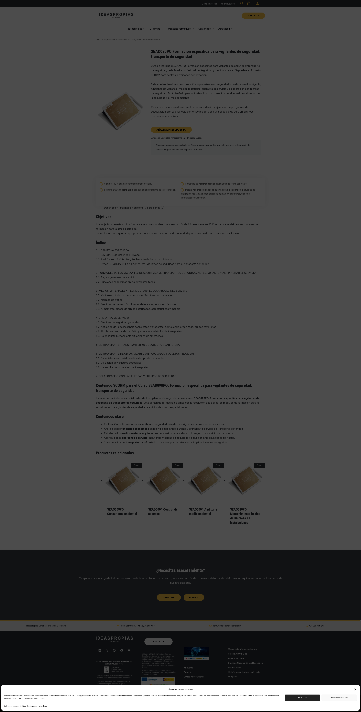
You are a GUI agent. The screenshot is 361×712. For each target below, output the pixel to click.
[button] (355, 689)
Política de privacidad (28, 706)
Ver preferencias (339, 697)
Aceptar (302, 697)
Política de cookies (11, 706)
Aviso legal (42, 706)
